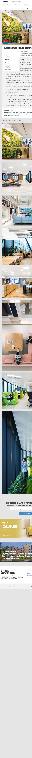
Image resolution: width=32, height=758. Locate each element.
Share (6, 43)
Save (7, 40)
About (28, 572)
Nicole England (15, 115)
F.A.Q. (28, 573)
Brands (4, 8)
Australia (11, 65)
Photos (17, 5)
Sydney (7, 65)
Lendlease (7, 56)
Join (23, 8)
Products (26, 5)
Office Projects (6, 5)
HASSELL (22, 51)
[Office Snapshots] (5, 1)
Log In (27, 8)
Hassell (6, 54)
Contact (29, 577)
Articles (13, 8)
